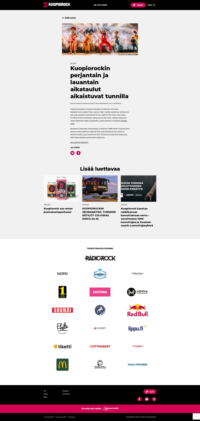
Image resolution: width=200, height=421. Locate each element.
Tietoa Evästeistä (47, 417)
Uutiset (46, 394)
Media (45, 397)
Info (45, 391)
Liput (139, 5)
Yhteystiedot (66, 394)
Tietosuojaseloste (60, 417)
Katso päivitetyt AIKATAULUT (79, 142)
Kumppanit (65, 391)
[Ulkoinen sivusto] (100, 261)
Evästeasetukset (71, 417)
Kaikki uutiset (70, 17)
